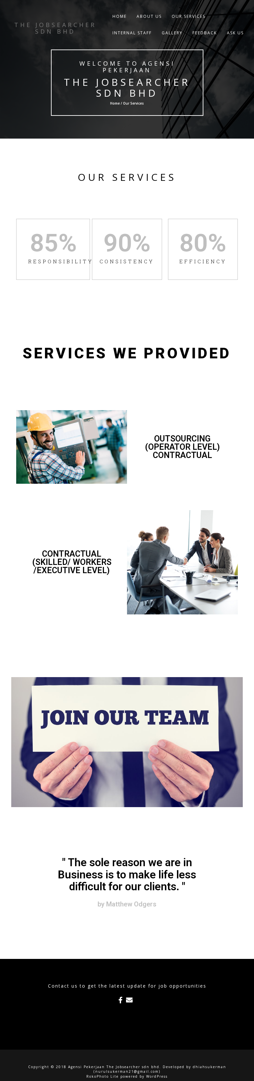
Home (119, 16)
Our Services (188, 16)
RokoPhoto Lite (102, 1076)
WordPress (157, 1076)
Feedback (204, 33)
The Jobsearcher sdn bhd (127, 87)
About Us (149, 16)
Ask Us (235, 33)
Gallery (172, 33)
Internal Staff (132, 33)
